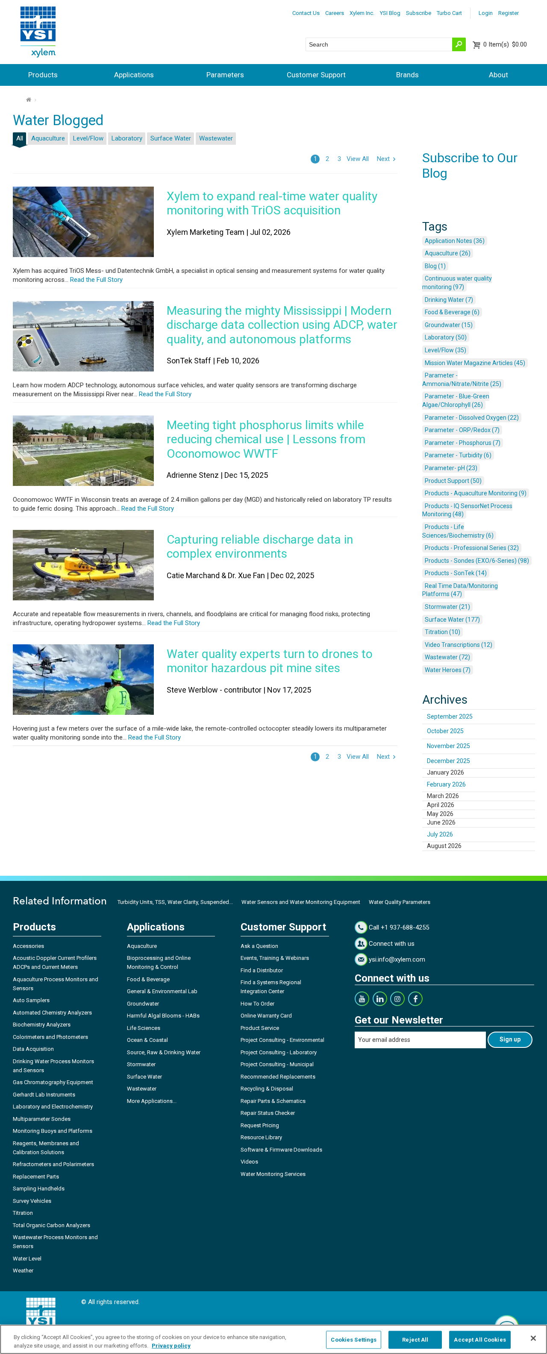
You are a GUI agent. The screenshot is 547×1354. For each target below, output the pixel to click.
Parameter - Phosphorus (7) (462, 442)
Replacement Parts (36, 1176)
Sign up (510, 1039)
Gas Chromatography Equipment (53, 1082)
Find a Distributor (262, 970)
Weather (23, 1270)
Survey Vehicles (32, 1201)
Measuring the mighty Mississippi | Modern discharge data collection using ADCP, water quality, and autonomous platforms (282, 325)
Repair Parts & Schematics (273, 1101)
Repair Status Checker (268, 1113)
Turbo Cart (449, 13)
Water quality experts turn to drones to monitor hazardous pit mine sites (270, 661)
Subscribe (418, 13)
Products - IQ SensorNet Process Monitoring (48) (467, 510)
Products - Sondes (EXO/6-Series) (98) (477, 560)
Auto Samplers (31, 1000)
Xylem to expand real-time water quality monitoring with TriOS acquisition (272, 203)
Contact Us (306, 13)
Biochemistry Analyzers (42, 1024)
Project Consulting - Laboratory (279, 1052)
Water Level (27, 1258)
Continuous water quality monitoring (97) (457, 282)
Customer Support (316, 74)
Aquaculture (48, 138)
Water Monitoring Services (273, 1174)
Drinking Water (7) (449, 299)
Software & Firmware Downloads (281, 1149)
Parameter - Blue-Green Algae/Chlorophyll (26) (455, 400)
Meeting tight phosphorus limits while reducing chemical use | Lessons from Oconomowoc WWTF (266, 439)
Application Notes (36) (455, 240)
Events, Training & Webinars (275, 958)
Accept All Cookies (480, 1339)
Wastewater (216, 138)
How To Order (257, 1003)
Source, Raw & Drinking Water (163, 1052)
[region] (273, 1339)
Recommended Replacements (278, 1076)
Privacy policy (171, 1345)
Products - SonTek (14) (456, 573)
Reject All (415, 1339)
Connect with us (392, 944)
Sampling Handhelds (39, 1188)
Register (508, 13)
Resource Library (261, 1137)
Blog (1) (435, 266)
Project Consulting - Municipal (277, 1064)
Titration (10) (442, 632)
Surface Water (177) (452, 619)
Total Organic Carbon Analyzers (51, 1225)
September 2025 (450, 716)
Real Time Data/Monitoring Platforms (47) (460, 590)
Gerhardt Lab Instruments (44, 1094)
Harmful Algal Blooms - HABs (163, 1015)
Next (383, 159)
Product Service (260, 1028)
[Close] (533, 1338)
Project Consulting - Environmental (282, 1040)
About (498, 74)
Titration (23, 1213)
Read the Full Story (95, 280)
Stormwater (141, 1064)
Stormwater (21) (447, 606)
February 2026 (446, 784)
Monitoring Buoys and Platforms (52, 1131)
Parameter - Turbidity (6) (458, 455)
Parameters (225, 74)
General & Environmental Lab (162, 991)
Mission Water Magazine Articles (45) (475, 363)
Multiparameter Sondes (42, 1119)
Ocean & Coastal (147, 1040)
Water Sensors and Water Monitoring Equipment (300, 902)
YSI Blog (390, 13)
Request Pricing (260, 1125)
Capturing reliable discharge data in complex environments (260, 546)
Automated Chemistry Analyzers (52, 1012)
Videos (249, 1161)
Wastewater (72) (447, 657)
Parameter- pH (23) (451, 468)
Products (43, 74)
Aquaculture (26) (448, 253)
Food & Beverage (148, 979)
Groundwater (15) (449, 325)
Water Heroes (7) (448, 670)
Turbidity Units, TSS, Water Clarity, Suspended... (175, 902)
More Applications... (151, 1101)
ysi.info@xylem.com (397, 959)
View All (358, 159)
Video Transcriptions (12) (458, 644)
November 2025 (448, 746)
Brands (407, 74)
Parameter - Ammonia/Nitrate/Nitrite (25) (461, 379)
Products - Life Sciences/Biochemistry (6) (458, 531)
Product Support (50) (453, 480)
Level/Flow (88, 138)
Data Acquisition (33, 1049)
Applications (134, 74)
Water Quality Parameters (399, 902)
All (19, 138)
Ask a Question (259, 946)
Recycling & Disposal (267, 1088)
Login (486, 13)
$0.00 (505, 44)
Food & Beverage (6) (452, 312)
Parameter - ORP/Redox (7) (462, 430)
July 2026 (440, 834)
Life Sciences (143, 1028)
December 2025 (448, 760)
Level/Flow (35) (445, 350)
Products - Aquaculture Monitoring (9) (475, 493)
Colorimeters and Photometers (50, 1037)
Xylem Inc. (362, 13)
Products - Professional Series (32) (472, 547)
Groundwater (143, 1003)
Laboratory (127, 138)
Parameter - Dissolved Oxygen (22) (472, 417)
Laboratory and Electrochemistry (53, 1106)
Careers (334, 13)
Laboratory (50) (446, 337)
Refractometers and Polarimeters (53, 1164)
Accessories (28, 946)
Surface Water (170, 138)
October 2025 (445, 731)
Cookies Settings (353, 1339)
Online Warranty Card (266, 1015)
